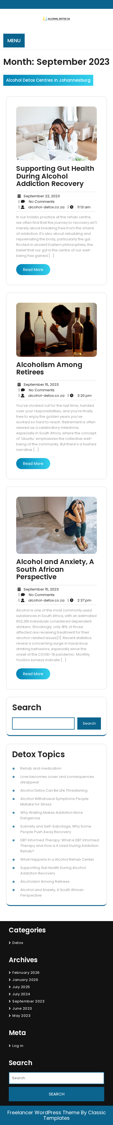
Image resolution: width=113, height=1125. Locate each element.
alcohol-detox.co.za (41, 207)
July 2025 (21, 987)
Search (26, 707)
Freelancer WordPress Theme (43, 1112)
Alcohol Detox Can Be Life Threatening (53, 790)
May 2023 (21, 1015)
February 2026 (26, 972)
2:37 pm (79, 600)
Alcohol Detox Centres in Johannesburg (48, 80)
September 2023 (28, 1001)
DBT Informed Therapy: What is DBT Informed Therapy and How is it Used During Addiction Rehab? (59, 845)
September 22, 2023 (41, 196)
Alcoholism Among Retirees (49, 368)
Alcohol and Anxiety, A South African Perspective (55, 569)
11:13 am (79, 207)
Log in (17, 1045)
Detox (17, 942)
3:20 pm (80, 395)
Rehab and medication (40, 768)
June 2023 (22, 1008)
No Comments (37, 201)
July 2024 (21, 994)
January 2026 (25, 979)
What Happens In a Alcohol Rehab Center (57, 859)
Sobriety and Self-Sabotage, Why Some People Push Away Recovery (55, 829)
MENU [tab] (14, 40)
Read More (33, 269)
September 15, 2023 (40, 384)
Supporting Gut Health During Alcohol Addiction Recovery (55, 176)
